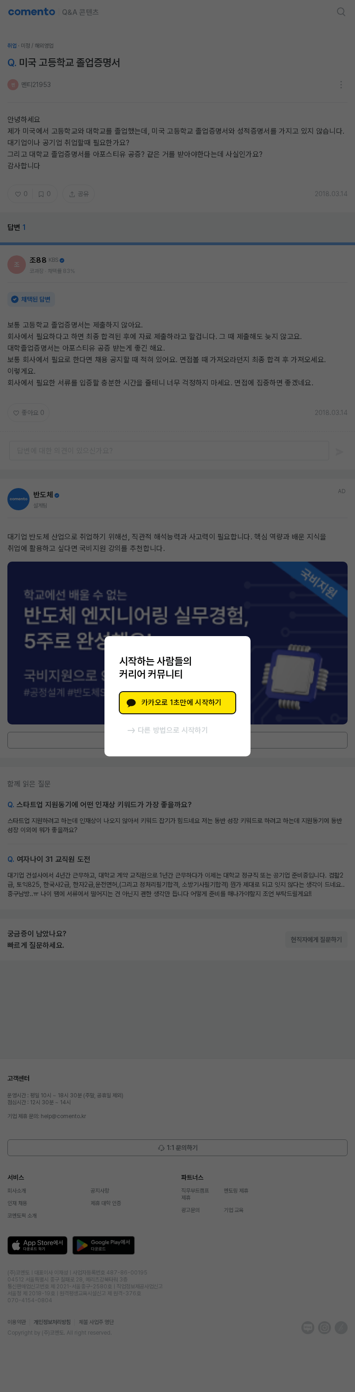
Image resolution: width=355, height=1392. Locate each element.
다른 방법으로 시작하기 (173, 730)
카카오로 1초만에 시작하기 (181, 702)
